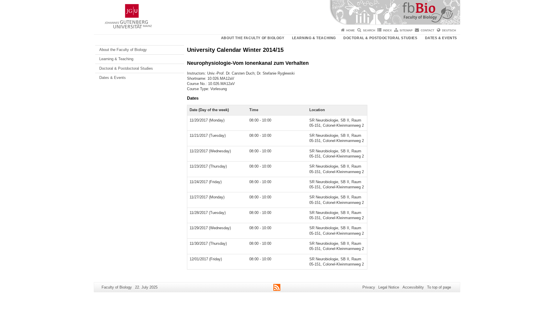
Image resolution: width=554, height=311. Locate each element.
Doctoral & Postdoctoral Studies (380, 38)
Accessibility (413, 287)
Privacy (368, 287)
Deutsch (449, 30)
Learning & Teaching (314, 38)
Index (387, 30)
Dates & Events (441, 38)
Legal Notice (388, 287)
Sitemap (406, 30)
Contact (427, 30)
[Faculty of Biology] (277, 13)
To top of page (439, 287)
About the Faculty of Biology (253, 38)
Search (369, 30)
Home (350, 30)
